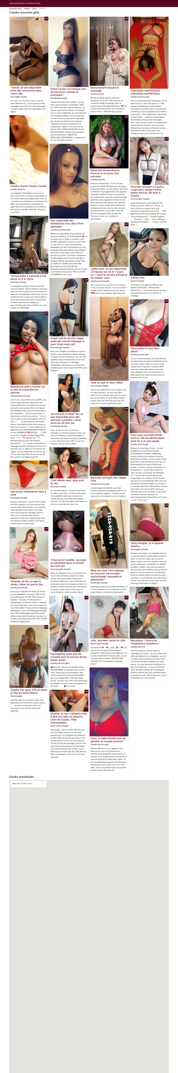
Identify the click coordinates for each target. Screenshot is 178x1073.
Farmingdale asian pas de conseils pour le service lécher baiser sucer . (68, 656)
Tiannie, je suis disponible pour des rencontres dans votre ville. (26, 90)
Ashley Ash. (138, 277)
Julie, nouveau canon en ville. (108, 640)
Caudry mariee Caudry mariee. (29, 186)
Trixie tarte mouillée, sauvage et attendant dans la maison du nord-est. (68, 562)
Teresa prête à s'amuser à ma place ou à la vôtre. (28, 277)
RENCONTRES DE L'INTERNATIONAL (25, 3)
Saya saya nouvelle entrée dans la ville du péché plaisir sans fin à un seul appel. (148, 438)
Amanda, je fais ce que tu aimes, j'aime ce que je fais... (28, 583)
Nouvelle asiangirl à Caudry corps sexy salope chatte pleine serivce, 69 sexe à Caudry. (147, 191)
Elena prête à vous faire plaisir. (145, 350)
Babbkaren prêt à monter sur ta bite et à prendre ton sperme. (28, 389)
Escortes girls (15, 8)
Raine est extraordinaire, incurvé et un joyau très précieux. (105, 173)
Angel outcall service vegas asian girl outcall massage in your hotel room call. (67, 341)
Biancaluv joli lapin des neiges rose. (108, 479)
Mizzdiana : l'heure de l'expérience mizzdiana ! (145, 642)
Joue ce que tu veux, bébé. (107, 382)
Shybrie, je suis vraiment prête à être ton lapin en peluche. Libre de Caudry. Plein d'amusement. (68, 718)
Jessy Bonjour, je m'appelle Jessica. (147, 545)
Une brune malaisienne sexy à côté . (28, 493)
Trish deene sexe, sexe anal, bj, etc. (67, 482)
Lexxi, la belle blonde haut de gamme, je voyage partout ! (108, 740)
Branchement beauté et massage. (105, 89)
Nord (34, 8)
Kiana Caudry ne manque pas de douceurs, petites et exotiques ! (68, 91)
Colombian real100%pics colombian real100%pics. (145, 92)
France (27, 8)
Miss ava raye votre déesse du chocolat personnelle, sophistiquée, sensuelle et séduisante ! (107, 575)
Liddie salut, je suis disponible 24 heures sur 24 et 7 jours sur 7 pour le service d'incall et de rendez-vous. (109, 273)
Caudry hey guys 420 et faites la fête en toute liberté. (29, 691)
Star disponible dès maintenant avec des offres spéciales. (67, 223)
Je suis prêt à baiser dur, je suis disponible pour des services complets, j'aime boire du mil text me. (66, 418)
